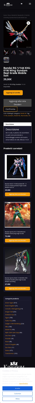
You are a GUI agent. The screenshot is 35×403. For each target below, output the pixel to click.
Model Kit (14, 15)
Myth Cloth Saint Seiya (12, 332)
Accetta (17, 388)
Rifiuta (18, 399)
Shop (9, 15)
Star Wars (8, 347)
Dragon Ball (9, 312)
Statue (7, 350)
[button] (28, 23)
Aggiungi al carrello (13, 93)
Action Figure (9, 303)
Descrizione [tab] (10, 124)
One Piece (8, 335)
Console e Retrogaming (12, 309)
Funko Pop (8, 321)
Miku (6, 327)
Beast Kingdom (10, 306)
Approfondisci (23, 383)
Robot (7, 341)
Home (5, 15)
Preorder (8, 338)
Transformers (9, 353)
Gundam (10, 115)
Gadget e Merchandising (12, 324)
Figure (7, 318)
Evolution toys (9, 315)
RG (29, 115)
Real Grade (24, 115)
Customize (17, 393)
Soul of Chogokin (10, 344)
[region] (17, 385)
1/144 (5, 115)
